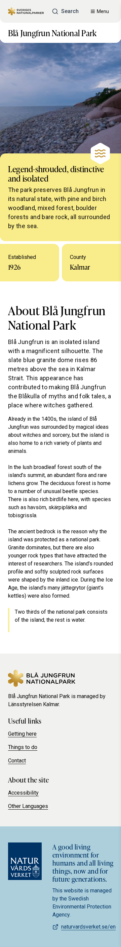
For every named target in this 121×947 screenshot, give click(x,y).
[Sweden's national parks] (26, 11)
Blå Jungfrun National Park (52, 33)
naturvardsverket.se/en (88, 927)
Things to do (22, 747)
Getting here (22, 734)
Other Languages (28, 806)
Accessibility (23, 793)
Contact (17, 760)
